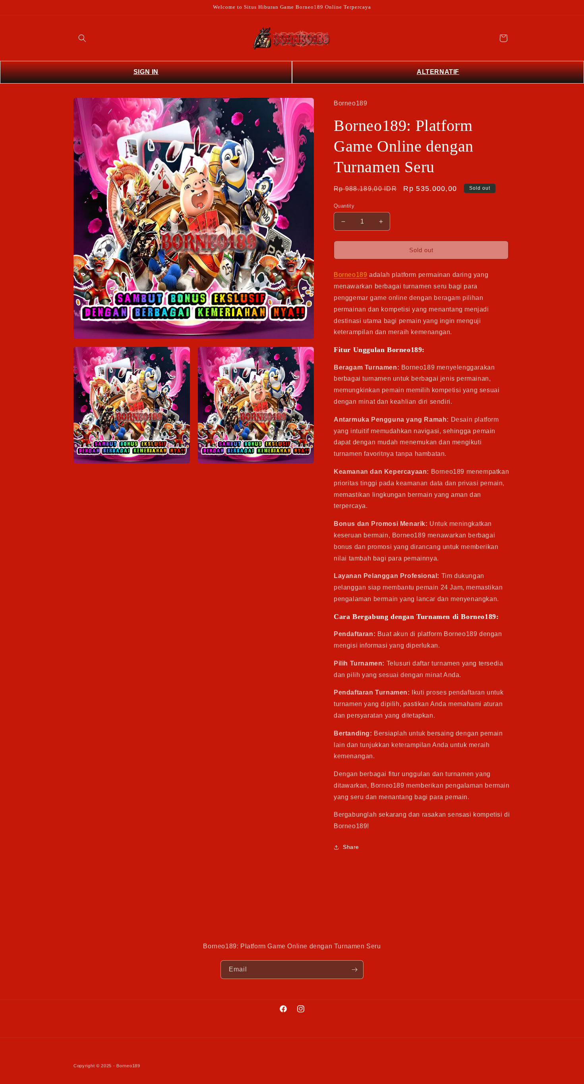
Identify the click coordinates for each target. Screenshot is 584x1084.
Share (351, 847)
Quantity (344, 206)
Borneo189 (350, 274)
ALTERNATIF (438, 71)
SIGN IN (146, 71)
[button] (82, 38)
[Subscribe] (354, 969)
